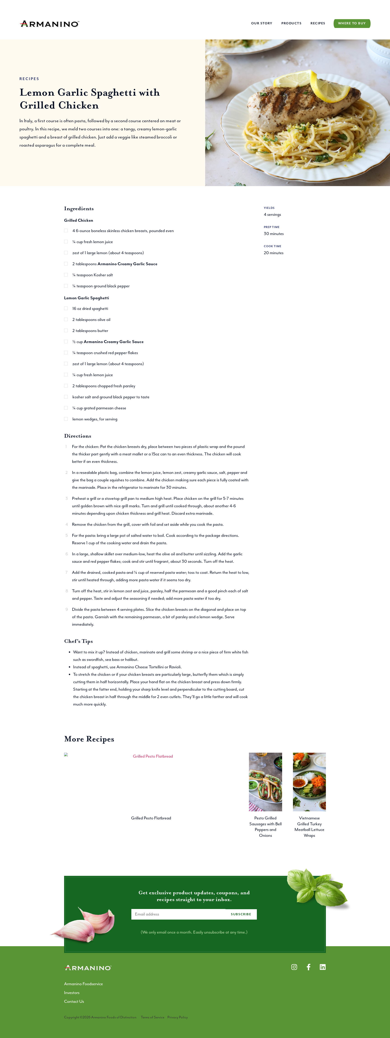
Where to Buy (352, 23)
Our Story (262, 23)
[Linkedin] (322, 967)
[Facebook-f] (308, 967)
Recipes (318, 23)
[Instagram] (294, 967)
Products (291, 23)
